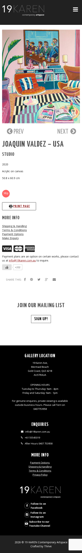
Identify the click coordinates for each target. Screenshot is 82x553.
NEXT (63, 132)
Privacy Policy (40, 474)
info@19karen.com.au (22, 260)
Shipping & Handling (14, 226)
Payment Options (13, 234)
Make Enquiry (10, 238)
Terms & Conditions (14, 230)
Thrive (48, 546)
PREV (18, 132)
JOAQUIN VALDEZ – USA (33, 144)
